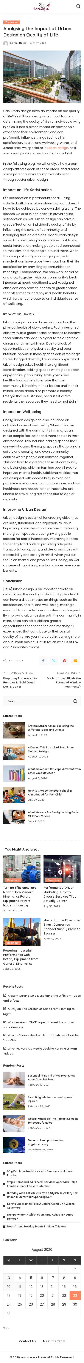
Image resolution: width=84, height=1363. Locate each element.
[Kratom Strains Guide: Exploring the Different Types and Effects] (14, 730)
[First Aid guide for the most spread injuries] (14, 1102)
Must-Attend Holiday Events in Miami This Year (37, 1226)
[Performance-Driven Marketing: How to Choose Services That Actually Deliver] (62, 869)
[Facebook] (43, 660)
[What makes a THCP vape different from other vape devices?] (14, 773)
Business (11, 22)
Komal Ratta (18, 42)
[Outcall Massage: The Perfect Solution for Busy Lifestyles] (14, 1123)
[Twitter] (54, 660)
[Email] (75, 660)
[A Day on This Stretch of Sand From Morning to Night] (14, 752)
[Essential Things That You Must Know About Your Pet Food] (14, 1080)
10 (9, 1286)
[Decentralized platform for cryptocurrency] (14, 1145)
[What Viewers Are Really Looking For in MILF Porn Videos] (14, 817)
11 (20, 1286)
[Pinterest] (64, 660)
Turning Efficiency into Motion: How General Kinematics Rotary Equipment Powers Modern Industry (19, 896)
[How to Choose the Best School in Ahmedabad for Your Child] (14, 795)
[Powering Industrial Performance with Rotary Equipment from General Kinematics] (21, 932)
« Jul (6, 1327)
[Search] (78, 6)
